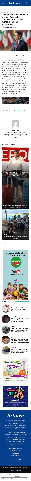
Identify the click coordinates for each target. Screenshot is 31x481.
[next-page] (5, 244)
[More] (24, 110)
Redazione (9, 27)
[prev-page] (3, 244)
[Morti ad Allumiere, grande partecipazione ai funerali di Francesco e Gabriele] (6, 350)
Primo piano (8, 9)
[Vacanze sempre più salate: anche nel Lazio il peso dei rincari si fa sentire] (15, 193)
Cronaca (15, 203)
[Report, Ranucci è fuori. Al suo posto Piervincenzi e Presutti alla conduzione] (15, 162)
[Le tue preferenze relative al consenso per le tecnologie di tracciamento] (28, 478)
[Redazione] (3, 27)
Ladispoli (15, 232)
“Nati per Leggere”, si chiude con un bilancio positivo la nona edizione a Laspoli (15, 236)
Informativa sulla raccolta (10, 479)
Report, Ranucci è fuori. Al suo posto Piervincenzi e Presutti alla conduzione (15, 174)
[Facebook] (11, 459)
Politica (14, 9)
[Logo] (14, 3)
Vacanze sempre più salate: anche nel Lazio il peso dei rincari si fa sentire (15, 206)
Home (3, 9)
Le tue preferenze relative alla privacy (17, 475)
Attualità (15, 170)
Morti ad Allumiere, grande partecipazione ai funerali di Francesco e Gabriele (19, 351)
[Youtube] (19, 459)
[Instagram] (15, 459)
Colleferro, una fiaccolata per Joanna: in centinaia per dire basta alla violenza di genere (20, 340)
